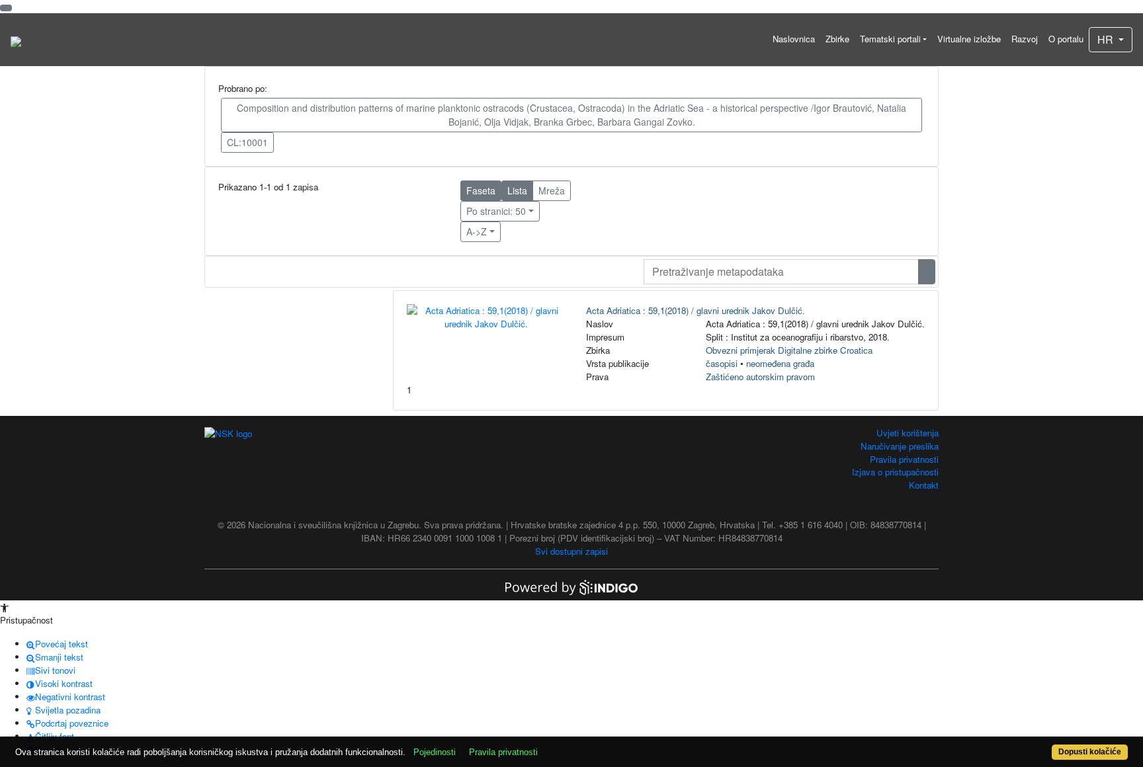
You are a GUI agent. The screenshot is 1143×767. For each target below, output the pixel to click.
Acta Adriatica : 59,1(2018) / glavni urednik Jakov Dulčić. (695, 310)
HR (1106, 39)
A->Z (476, 231)
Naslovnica (794, 38)
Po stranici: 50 (496, 211)
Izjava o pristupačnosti (895, 471)
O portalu (1065, 38)
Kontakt (924, 485)
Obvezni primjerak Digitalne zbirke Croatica (789, 350)
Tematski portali (890, 38)
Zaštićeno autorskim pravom (760, 376)
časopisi (722, 363)
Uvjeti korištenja (907, 432)
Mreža (551, 190)
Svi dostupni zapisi (571, 551)
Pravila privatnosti (904, 459)
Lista (517, 190)
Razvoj (1024, 38)
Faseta (480, 190)
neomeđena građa (780, 363)
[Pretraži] (926, 271)
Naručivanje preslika (900, 446)
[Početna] (16, 39)
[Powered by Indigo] (571, 586)
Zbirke (837, 38)
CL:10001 (247, 142)
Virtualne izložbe (969, 38)
